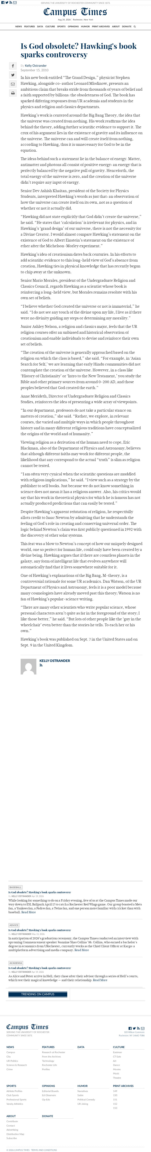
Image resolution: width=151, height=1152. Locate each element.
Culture (50, 27)
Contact (10, 1126)
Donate (126, 27)
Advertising (12, 1130)
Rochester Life (49, 1065)
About (116, 27)
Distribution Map (15, 1134)
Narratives (82, 1091)
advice (14, 925)
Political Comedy (86, 1099)
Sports (61, 27)
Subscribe (11, 1138)
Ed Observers (49, 1095)
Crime (9, 1069)
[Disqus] (75, 729)
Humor (85, 27)
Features (29, 27)
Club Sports (12, 1095)
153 (115, 1108)
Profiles (46, 1069)
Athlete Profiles (14, 1091)
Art (114, 1061)
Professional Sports (16, 1099)
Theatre (117, 1078)
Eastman (117, 1052)
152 (115, 1104)
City (8, 1056)
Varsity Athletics (14, 1104)
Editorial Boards (50, 1091)
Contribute (12, 1121)
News (18, 27)
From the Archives (51, 1056)
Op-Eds (46, 1099)
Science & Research (16, 1065)
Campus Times (75, 11)
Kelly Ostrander (36, 65)
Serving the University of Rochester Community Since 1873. (75, 3)
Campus (10, 1052)
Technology (48, 1061)
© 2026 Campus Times (17, 1150)
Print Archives (101, 27)
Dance (116, 1065)
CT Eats (117, 1056)
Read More (28, 912)
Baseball (15, 887)
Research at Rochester (53, 1052)
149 (115, 1091)
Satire (80, 1095)
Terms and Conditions (44, 1150)
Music (116, 1073)
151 (115, 1099)
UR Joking (82, 1104)
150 (115, 1095)
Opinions (73, 27)
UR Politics (12, 1061)
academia (16, 963)
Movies (117, 1069)
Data (40, 27)
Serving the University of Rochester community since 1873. (27, 1034)
